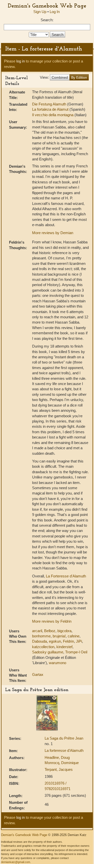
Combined (60, 77)
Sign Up (39, 11)
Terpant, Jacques (59, 769)
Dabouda (39, 641)
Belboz (49, 631)
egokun (55, 641)
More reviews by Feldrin (51, 621)
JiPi (79, 641)
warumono (57, 663)
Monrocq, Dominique (62, 763)
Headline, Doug (57, 757)
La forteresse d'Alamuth (64, 750)
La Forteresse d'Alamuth (66, 576)
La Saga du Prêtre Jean (64, 738)
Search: (47, 20)
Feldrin (68, 641)
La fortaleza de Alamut (50, 109)
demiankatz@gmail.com (15, 862)
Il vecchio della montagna (53, 115)
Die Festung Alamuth (49, 104)
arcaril (37, 631)
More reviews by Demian (52, 233)
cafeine (73, 636)
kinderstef (64, 647)
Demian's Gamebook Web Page (47, 5)
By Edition (79, 77)
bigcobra (64, 631)
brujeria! (59, 636)
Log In (55, 11)
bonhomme (41, 636)
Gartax (37, 674)
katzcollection (43, 647)
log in (20, 61)
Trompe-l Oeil (76, 652)
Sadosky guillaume (47, 652)
